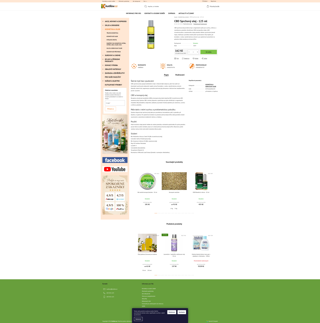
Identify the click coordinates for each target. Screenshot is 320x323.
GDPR (143, 306)
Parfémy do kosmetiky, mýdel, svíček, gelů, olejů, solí (116, 44)
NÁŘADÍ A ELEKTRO (112, 81)
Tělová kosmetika (112, 33)
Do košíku (208, 52)
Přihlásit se (110, 109)
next (216, 192)
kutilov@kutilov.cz (112, 289)
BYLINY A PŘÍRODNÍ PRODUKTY (112, 60)
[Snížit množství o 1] (189, 52)
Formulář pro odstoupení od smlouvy (152, 303)
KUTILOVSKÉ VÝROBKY (113, 85)
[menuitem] (133, 13)
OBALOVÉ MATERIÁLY (113, 69)
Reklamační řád (146, 301)
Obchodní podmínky (124, 1)
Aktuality (144, 298)
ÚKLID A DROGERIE (112, 25)
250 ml (149, 270)
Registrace (213, 1)
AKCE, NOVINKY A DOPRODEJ (116, 21)
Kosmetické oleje (112, 36)
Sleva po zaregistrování (148, 296)
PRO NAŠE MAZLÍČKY (113, 77)
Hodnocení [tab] (179, 74)
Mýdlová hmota (112, 40)
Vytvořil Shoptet (213, 321)
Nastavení (138, 319)
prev (132, 192)
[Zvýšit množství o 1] (197, 52)
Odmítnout (172, 312)
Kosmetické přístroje (114, 52)
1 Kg (171, 208)
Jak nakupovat (136, 1)
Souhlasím (182, 312)
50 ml (144, 270)
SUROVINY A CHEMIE (112, 55)
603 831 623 (110, 293)
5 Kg (176, 208)
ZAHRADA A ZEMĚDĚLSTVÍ (115, 73)
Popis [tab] (166, 74)
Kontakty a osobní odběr (108, 1)
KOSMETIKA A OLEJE (112, 29)
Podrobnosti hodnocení (200, 24)
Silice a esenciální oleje (114, 48)
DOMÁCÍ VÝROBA (111, 65)
